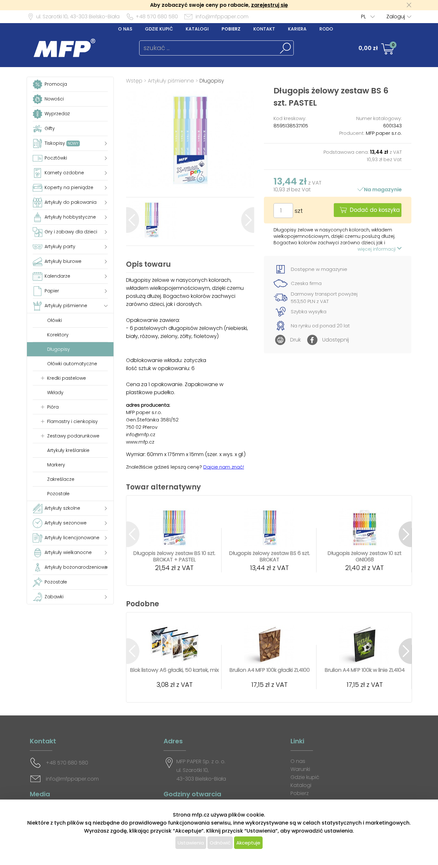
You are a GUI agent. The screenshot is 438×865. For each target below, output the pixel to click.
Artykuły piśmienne (171, 80)
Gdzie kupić (159, 29)
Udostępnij (335, 339)
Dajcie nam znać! (223, 466)
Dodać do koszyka (375, 210)
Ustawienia (191, 842)
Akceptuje (248, 842)
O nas (125, 29)
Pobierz (231, 29)
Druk (295, 339)
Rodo (326, 29)
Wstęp (134, 80)
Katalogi (197, 29)
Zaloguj (395, 16)
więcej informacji (377, 249)
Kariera (297, 29)
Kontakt (264, 29)
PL (363, 16)
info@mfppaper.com (222, 16)
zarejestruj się (269, 5)
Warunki (300, 769)
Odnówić (220, 842)
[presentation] (132, 220)
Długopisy (211, 80)
